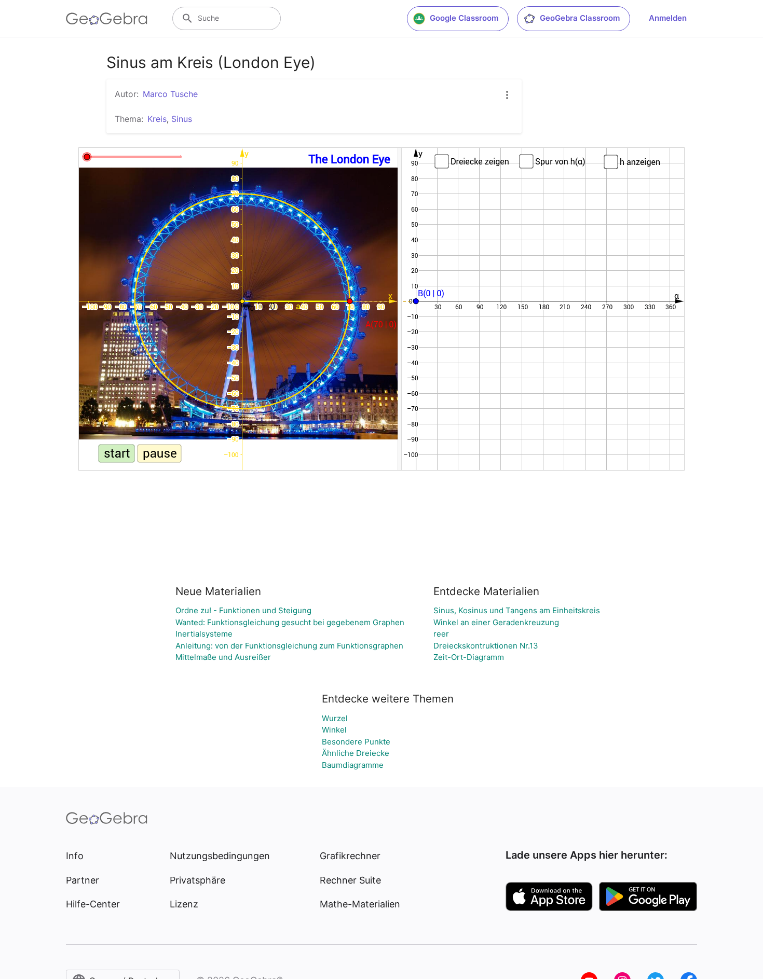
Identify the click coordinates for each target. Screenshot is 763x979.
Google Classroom (464, 18)
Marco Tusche (170, 94)
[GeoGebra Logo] (106, 18)
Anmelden (668, 18)
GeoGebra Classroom (580, 18)
